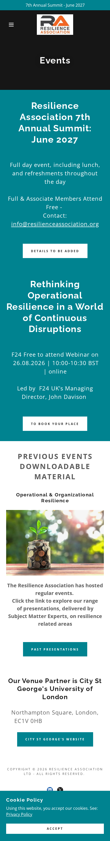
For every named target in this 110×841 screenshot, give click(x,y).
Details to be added (55, 251)
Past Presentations (55, 649)
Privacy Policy (19, 814)
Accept (55, 829)
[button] (8, 24)
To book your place (55, 424)
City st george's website (55, 739)
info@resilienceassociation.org (55, 224)
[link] (55, 24)
